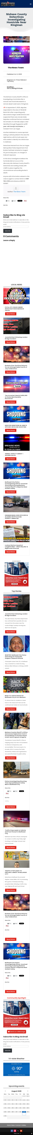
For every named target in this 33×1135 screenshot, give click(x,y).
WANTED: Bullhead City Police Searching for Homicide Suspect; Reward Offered (15, 656)
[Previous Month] (5, 1091)
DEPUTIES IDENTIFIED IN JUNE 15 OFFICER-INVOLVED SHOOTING (16, 426)
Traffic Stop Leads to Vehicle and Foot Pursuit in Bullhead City (15, 831)
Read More (11, 314)
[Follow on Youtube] (21, 1131)
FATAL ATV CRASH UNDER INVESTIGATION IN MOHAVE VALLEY (14, 308)
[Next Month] (28, 1091)
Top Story (10, 81)
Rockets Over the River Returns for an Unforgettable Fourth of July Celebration (16, 367)
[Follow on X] (18, 1131)
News (13, 1125)
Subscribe (7, 231)
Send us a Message (17, 1032)
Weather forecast (16, 1075)
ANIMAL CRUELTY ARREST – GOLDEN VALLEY (14, 454)
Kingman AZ (11, 80)
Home (9, 1125)
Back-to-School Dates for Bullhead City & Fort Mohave (15, 696)
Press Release (21, 80)
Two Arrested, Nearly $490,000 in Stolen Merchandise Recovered (16, 397)
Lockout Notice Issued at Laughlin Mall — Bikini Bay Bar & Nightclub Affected (16, 546)
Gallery (24, 1125)
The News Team (19, 192)
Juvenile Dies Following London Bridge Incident (16, 338)
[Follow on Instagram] (15, 1131)
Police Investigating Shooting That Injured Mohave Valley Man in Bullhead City (16, 782)
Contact (18, 1125)
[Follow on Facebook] (12, 1131)
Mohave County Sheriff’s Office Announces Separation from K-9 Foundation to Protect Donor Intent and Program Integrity (16, 734)
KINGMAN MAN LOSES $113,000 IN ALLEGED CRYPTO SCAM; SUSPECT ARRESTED (16, 516)
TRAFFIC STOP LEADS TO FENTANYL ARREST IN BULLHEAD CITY (16, 872)
